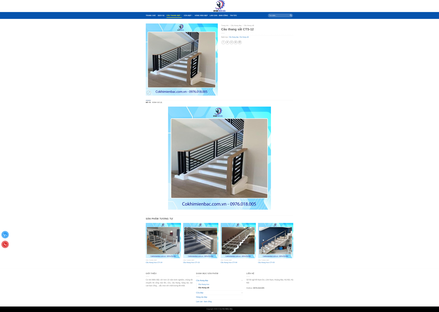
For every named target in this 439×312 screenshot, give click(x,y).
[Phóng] (149, 93)
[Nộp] (291, 15)
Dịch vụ (161, 15)
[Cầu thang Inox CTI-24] (163, 240)
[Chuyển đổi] (242, 280)
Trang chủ (151, 15)
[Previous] (146, 245)
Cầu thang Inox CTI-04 (229, 262)
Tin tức (233, 15)
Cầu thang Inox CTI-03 (266, 262)
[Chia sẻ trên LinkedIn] (240, 42)
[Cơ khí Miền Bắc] (219, 6)
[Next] (293, 245)
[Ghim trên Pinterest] (236, 42)
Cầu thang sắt (249, 25)
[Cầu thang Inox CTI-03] (275, 240)
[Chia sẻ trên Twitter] (227, 42)
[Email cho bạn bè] (231, 42)
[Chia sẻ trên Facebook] (223, 42)
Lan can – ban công (219, 15)
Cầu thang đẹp (173, 15)
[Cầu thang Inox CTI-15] (200, 240)
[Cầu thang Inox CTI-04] (238, 240)
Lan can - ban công (204, 301)
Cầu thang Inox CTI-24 (154, 262)
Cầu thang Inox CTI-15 (191, 262)
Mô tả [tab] (148, 102)
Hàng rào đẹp (201, 15)
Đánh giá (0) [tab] (157, 102)
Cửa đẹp (187, 15)
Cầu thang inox (203, 284)
